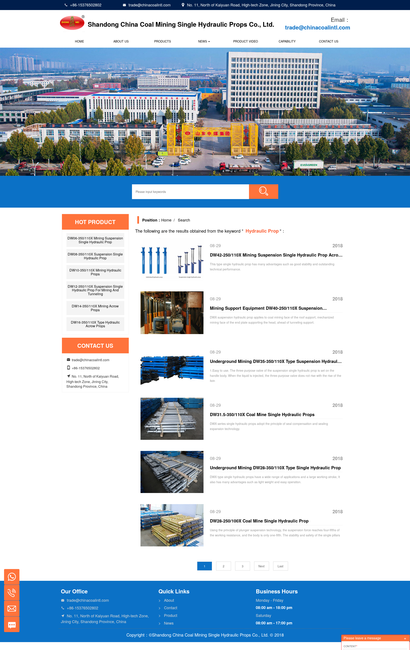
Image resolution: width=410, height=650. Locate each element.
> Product (167, 615)
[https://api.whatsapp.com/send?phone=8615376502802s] (10, 574)
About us (121, 41)
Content (350, 646)
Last (280, 566)
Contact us (328, 41)
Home (79, 41)
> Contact (167, 607)
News (203, 41)
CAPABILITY (287, 41)
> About (166, 600)
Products (162, 41)
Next (261, 566)
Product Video (245, 41)
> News (166, 623)
